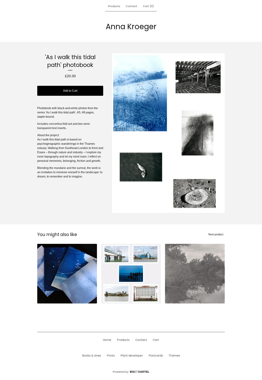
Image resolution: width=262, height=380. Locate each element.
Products (114, 6)
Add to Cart (70, 90)
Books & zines (91, 355)
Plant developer (131, 355)
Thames (174, 355)
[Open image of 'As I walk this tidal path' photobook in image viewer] (168, 133)
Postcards (156, 355)
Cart (156, 340)
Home (107, 340)
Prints (111, 355)
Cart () (148, 6)
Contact (131, 6)
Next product (215, 234)
